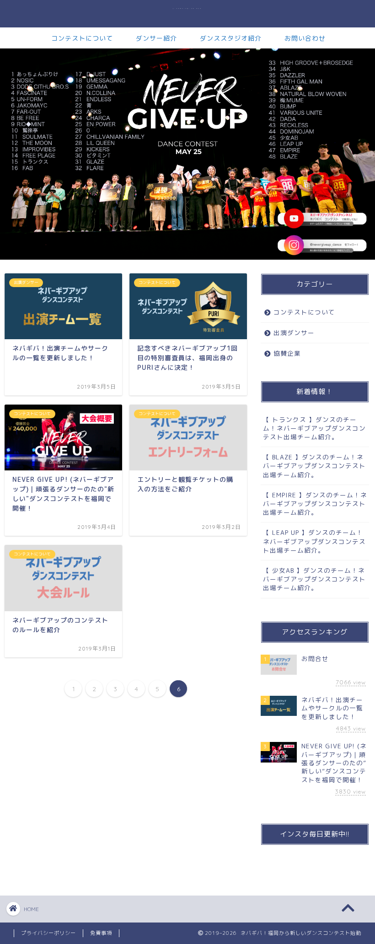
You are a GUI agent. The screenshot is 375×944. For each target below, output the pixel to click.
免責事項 (101, 933)
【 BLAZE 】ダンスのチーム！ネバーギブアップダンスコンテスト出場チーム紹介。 (314, 466)
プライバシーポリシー (48, 933)
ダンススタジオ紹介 (231, 38)
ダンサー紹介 (156, 38)
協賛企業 (287, 353)
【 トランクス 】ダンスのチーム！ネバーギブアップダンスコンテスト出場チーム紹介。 (314, 428)
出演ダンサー (294, 332)
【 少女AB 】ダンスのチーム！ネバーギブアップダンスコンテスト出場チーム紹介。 (314, 579)
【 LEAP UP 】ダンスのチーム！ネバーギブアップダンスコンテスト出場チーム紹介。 (314, 541)
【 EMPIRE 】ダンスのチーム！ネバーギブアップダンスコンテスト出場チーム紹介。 (315, 504)
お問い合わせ (305, 38)
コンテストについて (82, 38)
